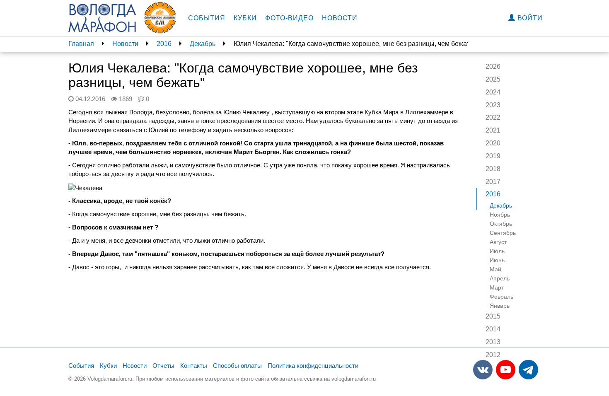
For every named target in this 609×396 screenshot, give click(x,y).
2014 (493, 329)
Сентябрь (503, 232)
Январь (500, 305)
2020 (493, 143)
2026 (493, 66)
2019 (493, 155)
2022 (493, 117)
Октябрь (501, 223)
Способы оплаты (237, 365)
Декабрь (202, 43)
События (206, 18)
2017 (493, 181)
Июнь (497, 260)
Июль (497, 251)
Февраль (501, 296)
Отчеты (163, 365)
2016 (164, 43)
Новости (340, 18)
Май (495, 269)
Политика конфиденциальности (313, 365)
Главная (81, 43)
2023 (493, 105)
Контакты (193, 365)
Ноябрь (500, 214)
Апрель (500, 278)
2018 (493, 168)
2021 (493, 130)
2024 (493, 92)
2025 (493, 79)
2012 (493, 354)
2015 (493, 316)
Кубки (245, 18)
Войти (529, 18)
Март (497, 287)
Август (498, 242)
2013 (493, 341)
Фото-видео (289, 18)
